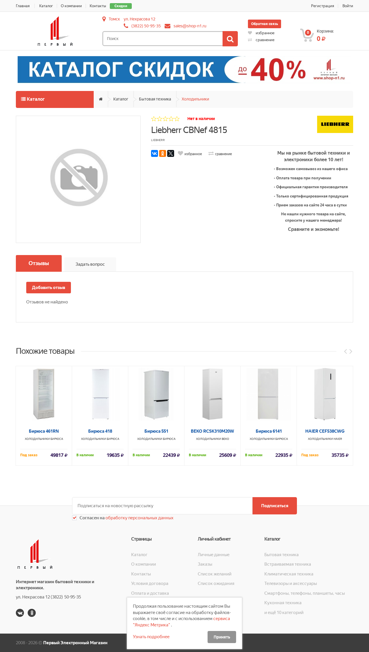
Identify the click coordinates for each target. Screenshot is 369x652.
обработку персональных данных (139, 517)
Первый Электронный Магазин (75, 642)
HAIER (338, 438)
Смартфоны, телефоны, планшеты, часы (304, 593)
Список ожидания (216, 583)
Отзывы (39, 263)
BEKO (225, 438)
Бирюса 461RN (44, 431)
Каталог (46, 6)
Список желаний (214, 574)
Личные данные (213, 554)
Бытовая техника (155, 99)
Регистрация (322, 6)
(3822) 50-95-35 (146, 26)
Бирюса (56, 438)
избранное (264, 33)
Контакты (98, 6)
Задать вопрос (90, 264)
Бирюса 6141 (269, 431)
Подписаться (274, 505)
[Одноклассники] (162, 153)
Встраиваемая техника (287, 564)
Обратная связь (264, 24)
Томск (114, 19)
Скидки (120, 6)
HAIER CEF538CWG (324, 431)
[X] (170, 153)
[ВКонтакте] (154, 153)
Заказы (205, 564)
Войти (347, 6)
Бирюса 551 (156, 431)
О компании (71, 6)
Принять (222, 637)
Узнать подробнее (151, 636)
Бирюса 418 (100, 431)
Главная (23, 6)
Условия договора (149, 583)
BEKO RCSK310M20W (212, 431)
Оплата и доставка (150, 593)
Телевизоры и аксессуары (290, 583)
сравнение (264, 40)
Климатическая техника (288, 574)
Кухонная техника (283, 602)
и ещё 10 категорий (284, 612)
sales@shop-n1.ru (190, 26)
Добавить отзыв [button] (48, 287)
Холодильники (195, 99)
